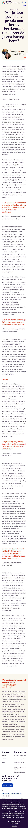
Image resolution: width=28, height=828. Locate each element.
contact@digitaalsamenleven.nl (11, 793)
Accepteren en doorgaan (14, 821)
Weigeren (14, 826)
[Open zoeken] (22, 2)
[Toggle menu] (25, 2)
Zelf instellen (14, 823)
